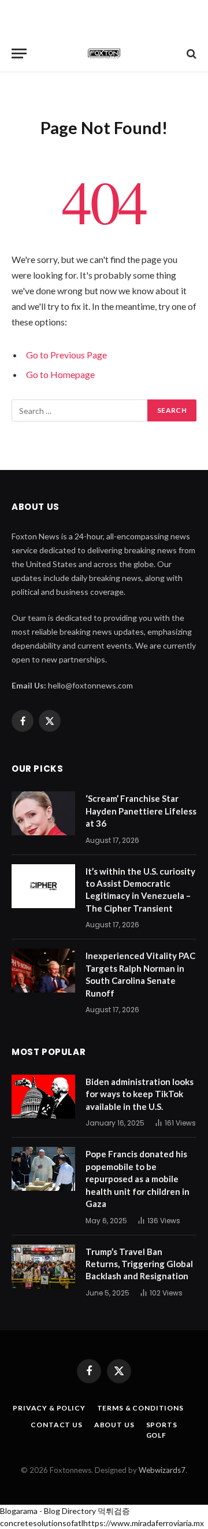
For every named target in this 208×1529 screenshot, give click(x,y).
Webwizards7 (162, 1470)
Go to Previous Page (66, 354)
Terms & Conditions (140, 1408)
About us (114, 1424)
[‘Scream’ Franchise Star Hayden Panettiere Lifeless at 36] (43, 813)
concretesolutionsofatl (41, 1523)
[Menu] (19, 53)
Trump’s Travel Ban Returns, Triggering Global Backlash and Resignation (139, 1264)
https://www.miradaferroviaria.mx (143, 1523)
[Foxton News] (104, 53)
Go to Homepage (60, 374)
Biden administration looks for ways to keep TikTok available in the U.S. (140, 1094)
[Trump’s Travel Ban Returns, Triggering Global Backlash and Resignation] (43, 1267)
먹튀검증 (114, 1511)
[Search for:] (80, 410)
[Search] (190, 53)
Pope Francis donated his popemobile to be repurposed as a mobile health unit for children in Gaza (138, 1179)
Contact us (56, 1424)
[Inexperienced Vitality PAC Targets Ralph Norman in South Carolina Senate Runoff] (43, 971)
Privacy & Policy (49, 1408)
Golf (156, 1435)
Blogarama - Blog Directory (48, 1511)
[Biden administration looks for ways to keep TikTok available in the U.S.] (43, 1097)
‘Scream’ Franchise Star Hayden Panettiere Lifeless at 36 (141, 810)
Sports (161, 1424)
